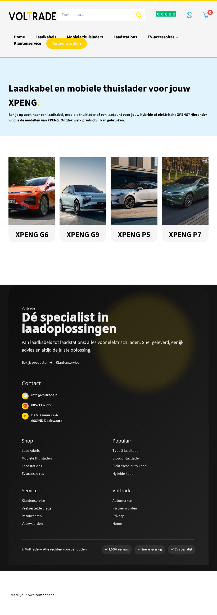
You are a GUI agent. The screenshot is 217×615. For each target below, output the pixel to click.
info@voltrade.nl (40, 396)
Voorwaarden (34, 525)
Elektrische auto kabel (131, 468)
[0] (206, 15)
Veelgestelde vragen (40, 510)
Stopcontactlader (127, 460)
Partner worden (126, 510)
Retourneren (32, 518)
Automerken (123, 502)
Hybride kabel (124, 475)
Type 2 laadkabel (127, 452)
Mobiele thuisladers (38, 460)
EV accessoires (34, 475)
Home (117, 525)
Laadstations (33, 468)
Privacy (118, 518)
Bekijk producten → (38, 364)
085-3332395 (37, 406)
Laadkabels (32, 452)
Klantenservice (71, 364)
